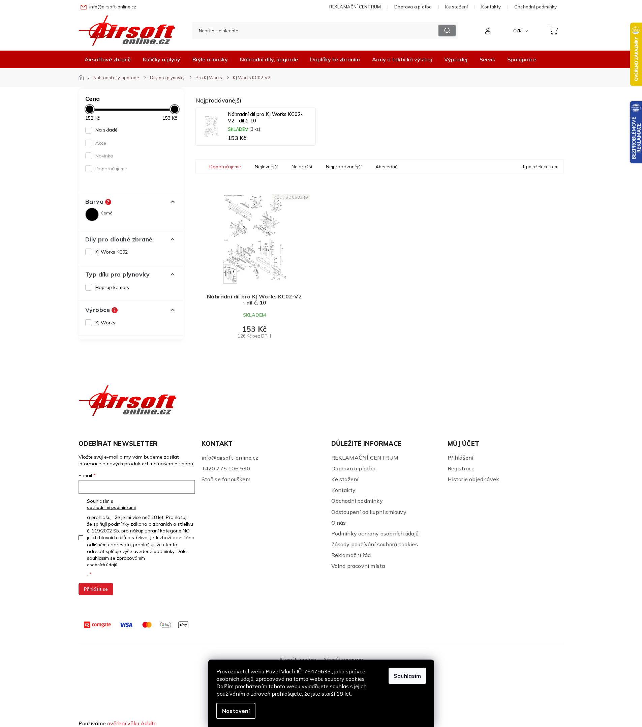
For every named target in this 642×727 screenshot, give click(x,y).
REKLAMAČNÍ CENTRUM (355, 6)
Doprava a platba (413, 6)
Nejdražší (302, 167)
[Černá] (92, 214)
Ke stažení (456, 6)
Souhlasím (407, 675)
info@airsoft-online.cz (230, 457)
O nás (338, 522)
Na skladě (106, 130)
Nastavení (236, 710)
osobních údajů (102, 564)
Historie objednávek (473, 479)
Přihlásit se (96, 589)
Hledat (447, 30)
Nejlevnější (266, 167)
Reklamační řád (351, 555)
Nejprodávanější (344, 167)
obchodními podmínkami (111, 507)
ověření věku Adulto (132, 723)
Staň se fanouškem (226, 479)
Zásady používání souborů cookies (374, 544)
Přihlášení (460, 457)
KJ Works (105, 323)
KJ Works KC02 (111, 252)
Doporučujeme (111, 169)
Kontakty (491, 6)
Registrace (461, 468)
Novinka (104, 156)
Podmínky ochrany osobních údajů (375, 533)
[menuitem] (108, 59)
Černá (107, 212)
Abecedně (386, 167)
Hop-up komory (112, 287)
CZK (518, 30)
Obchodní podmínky (535, 6)
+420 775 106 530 (226, 468)
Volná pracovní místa (358, 565)
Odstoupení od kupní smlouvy (368, 511)
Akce (100, 143)
